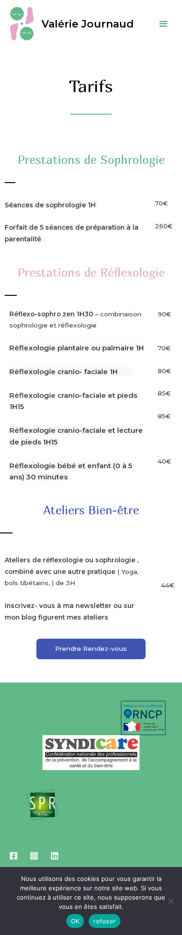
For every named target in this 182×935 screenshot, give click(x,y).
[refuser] (170, 901)
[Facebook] (13, 856)
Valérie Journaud (88, 24)
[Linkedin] (54, 856)
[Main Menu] (163, 23)
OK (75, 921)
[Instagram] (34, 856)
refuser (104, 921)
